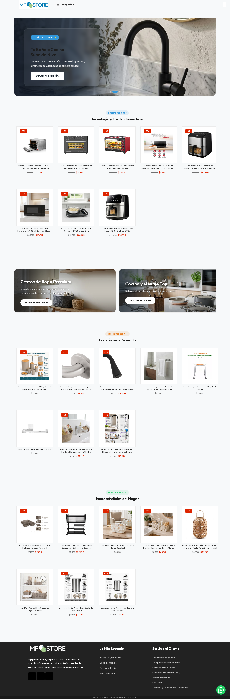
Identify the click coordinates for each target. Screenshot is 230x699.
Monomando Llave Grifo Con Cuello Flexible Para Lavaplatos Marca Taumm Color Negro (117, 452)
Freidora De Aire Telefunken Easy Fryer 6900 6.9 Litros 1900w (117, 229)
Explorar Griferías (47, 76)
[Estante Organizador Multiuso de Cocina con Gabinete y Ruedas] (76, 524)
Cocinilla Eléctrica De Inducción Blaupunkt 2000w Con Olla (76, 229)
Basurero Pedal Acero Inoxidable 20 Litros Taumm (76, 609)
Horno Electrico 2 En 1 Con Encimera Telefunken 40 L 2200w (117, 166)
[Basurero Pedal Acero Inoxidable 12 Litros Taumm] (117, 587)
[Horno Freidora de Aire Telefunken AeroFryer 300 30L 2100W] (76, 145)
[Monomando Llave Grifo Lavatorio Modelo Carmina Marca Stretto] (76, 428)
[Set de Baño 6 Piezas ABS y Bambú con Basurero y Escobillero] (35, 366)
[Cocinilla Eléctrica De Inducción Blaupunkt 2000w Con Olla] (76, 207)
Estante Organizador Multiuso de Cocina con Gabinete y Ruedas (76, 546)
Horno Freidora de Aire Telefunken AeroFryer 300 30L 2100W (76, 166)
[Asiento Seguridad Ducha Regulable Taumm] (200, 366)
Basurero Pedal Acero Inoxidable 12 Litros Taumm (117, 609)
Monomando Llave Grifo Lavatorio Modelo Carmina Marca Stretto (76, 450)
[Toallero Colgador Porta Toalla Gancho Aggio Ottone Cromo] (158, 366)
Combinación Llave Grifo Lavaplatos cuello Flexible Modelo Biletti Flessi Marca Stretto (117, 389)
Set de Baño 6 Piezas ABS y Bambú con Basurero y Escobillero (34, 388)
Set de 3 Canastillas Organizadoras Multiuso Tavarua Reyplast (34, 546)
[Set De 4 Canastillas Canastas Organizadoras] (35, 587)
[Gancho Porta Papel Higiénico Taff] (35, 428)
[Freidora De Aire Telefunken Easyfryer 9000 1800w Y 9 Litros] (200, 145)
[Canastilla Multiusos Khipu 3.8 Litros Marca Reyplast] (117, 524)
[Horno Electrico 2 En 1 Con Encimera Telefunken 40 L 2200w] (117, 145)
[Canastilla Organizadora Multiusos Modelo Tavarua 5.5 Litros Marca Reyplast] (158, 524)
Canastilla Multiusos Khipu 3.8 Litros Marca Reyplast (117, 546)
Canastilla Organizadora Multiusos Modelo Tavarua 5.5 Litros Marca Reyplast (158, 548)
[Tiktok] (41, 676)
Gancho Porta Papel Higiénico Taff (34, 449)
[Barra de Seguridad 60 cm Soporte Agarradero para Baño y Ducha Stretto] (76, 366)
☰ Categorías (65, 4)
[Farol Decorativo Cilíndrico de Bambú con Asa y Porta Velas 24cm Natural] (200, 524)
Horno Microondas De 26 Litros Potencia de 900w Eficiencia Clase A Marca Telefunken (34, 231)
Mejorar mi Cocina (140, 300)
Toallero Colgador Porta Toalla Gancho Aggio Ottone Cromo (158, 388)
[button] (110, 92)
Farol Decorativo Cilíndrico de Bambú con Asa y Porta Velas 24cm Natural (200, 546)
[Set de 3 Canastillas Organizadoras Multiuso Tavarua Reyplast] (35, 524)
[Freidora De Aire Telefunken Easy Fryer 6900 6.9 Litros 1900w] (117, 207)
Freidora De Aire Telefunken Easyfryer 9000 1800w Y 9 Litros (200, 166)
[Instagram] (32, 676)
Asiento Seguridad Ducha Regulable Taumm (200, 388)
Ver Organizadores (36, 302)
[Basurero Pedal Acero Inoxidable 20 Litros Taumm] (76, 587)
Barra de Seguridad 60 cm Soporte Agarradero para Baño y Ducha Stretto (76, 389)
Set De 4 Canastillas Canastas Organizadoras (35, 609)
